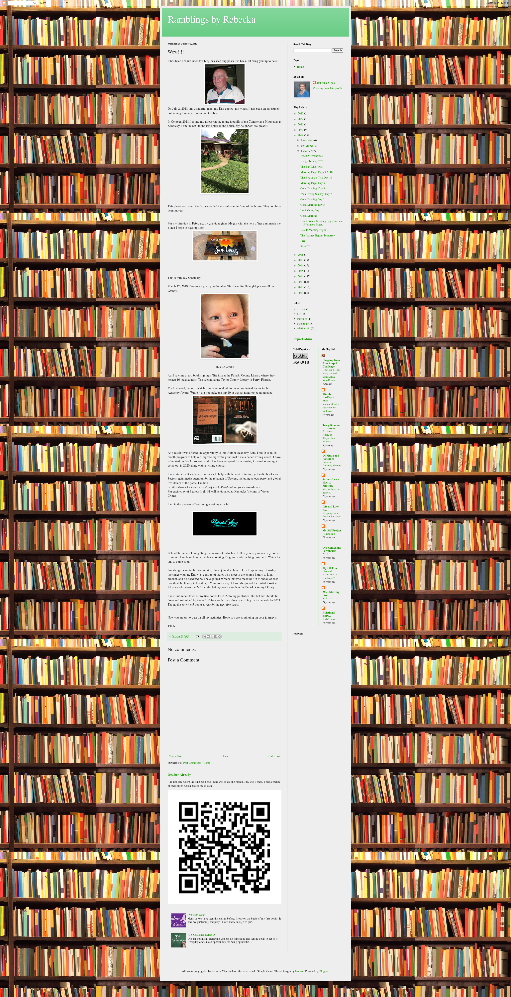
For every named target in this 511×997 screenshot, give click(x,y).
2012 (301, 287)
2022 (301, 119)
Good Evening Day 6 (312, 199)
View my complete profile (327, 88)
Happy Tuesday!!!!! (311, 161)
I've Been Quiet (196, 915)
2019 (301, 135)
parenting (302, 323)
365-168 (327, 598)
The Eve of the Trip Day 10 (316, 177)
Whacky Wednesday (311, 156)
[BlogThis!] (208, 637)
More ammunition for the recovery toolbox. (331, 406)
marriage (302, 319)
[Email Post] (197, 636)
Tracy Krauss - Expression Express (331, 428)
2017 (301, 260)
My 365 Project (332, 530)
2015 (301, 271)
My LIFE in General (330, 569)
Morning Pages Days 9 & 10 (316, 172)
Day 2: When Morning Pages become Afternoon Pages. (321, 222)
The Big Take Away (311, 166)
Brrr (302, 241)
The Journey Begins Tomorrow (318, 235)
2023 (301, 113)
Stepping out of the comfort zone (332, 514)
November (307, 145)
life (299, 314)
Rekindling (329, 533)
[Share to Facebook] (216, 637)
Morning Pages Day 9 (312, 183)
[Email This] (204, 637)
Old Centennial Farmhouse (332, 549)
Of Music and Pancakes (331, 457)
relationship (303, 328)
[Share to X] (212, 637)
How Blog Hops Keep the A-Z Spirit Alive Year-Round (331, 375)
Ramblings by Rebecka (212, 18)
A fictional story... (329, 614)
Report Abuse (302, 339)
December (307, 140)
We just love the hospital (331, 490)
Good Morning (308, 215)
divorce (301, 309)
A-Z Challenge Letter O (201, 934)
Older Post (274, 756)
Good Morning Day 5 (312, 205)
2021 (301, 124)
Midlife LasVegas (328, 395)
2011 (301, 293)
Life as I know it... (331, 508)
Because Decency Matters (332, 463)
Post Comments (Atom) (196, 763)
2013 (301, 282)
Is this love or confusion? (330, 576)
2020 (301, 130)
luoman (299, 971)
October (306, 151)
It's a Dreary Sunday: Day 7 (316, 194)
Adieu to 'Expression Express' (329, 438)
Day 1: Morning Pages (313, 230)
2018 (301, 254)
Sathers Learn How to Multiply (331, 482)
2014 (301, 276)
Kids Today (329, 619)
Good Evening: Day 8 (312, 188)
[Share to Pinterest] (220, 637)
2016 (301, 265)
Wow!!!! (305, 246)
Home (225, 756)
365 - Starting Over (331, 593)
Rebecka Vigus (326, 83)
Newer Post (175, 756)
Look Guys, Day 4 (310, 210)
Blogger (323, 971)
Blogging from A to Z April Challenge (331, 363)
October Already (179, 774)
